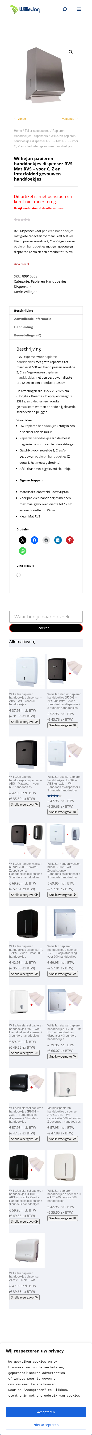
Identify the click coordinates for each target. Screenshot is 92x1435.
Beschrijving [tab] (23, 310)
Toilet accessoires (37, 130)
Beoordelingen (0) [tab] (27, 335)
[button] (71, 52)
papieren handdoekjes (57, 231)
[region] (46, 1389)
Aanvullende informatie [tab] (32, 319)
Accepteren (46, 1412)
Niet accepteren (46, 1425)
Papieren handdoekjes (40, 426)
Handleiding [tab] (23, 327)
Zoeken (44, 628)
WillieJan (31, 291)
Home (18, 130)
